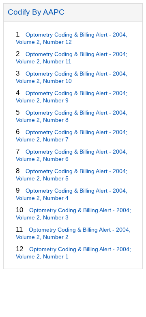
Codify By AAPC (36, 12)
